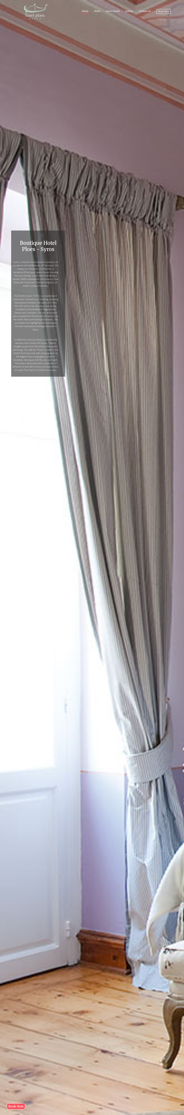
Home (85, 11)
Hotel (97, 11)
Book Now (163, 11)
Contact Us (145, 11)
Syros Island (112, 11)
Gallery (129, 11)
